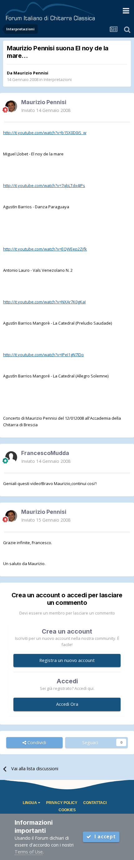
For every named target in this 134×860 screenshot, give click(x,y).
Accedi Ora (67, 704)
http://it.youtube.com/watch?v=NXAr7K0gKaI (44, 302)
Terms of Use (29, 852)
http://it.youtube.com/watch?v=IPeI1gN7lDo (43, 354)
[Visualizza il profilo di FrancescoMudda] (11, 457)
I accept (103, 836)
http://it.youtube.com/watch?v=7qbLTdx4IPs (44, 185)
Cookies (67, 810)
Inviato (45, 110)
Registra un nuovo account (67, 660)
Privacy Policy (61, 803)
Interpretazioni (58, 79)
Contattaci (95, 803)
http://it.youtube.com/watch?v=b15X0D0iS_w (44, 132)
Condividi (36, 743)
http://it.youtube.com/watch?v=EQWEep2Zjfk (45, 249)
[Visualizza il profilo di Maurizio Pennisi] (11, 106)
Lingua (30, 803)
